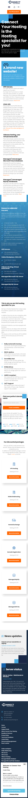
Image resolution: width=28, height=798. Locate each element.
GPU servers (4, 755)
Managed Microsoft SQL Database (10, 761)
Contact (3, 727)
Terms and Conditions (7, 737)
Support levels (5, 729)
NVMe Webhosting (6, 750)
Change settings (14, 794)
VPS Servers (4, 752)
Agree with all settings (14, 791)
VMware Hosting (5, 757)
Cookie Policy (5, 739)
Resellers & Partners (6, 733)
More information (7, 785)
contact (13, 454)
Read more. (17, 100)
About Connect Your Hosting (9, 731)
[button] (9, 7)
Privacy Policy (5, 735)
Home (3, 725)
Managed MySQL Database (8, 759)
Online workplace (6, 748)
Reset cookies (5, 743)
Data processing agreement (8, 741)
